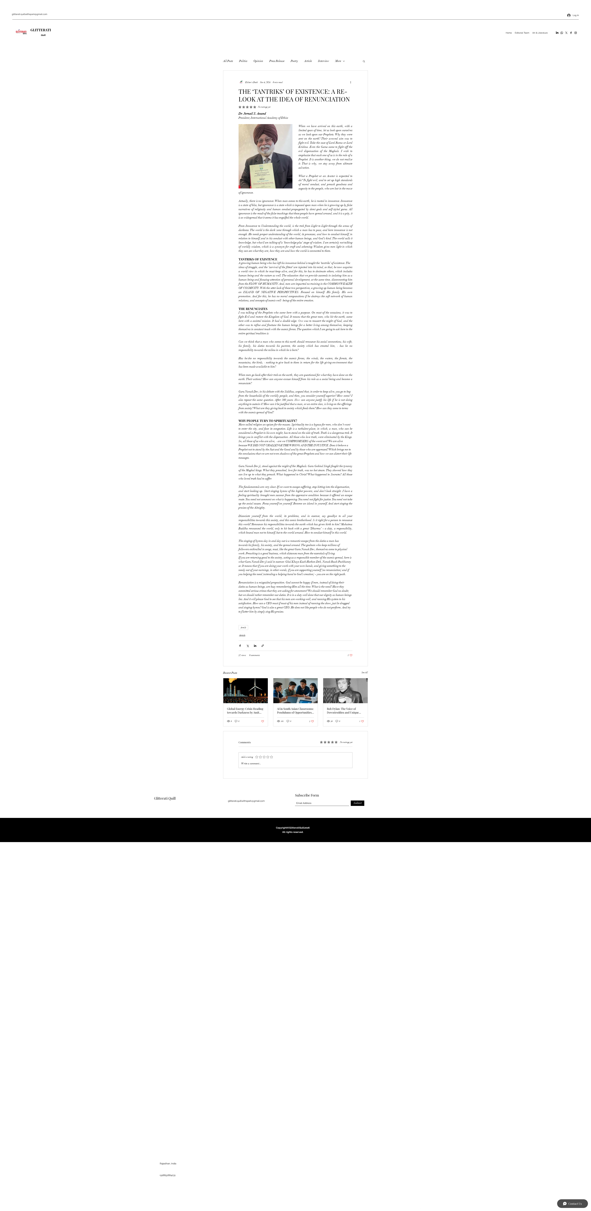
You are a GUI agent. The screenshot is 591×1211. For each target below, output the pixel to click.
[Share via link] (262, 645)
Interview (323, 61)
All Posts (228, 61)
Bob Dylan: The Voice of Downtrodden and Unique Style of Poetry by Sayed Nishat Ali (343, 710)
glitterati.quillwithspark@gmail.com (29, 14)
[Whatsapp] (561, 32)
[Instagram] (575, 32)
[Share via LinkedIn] (255, 645)
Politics (243, 61)
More (338, 61)
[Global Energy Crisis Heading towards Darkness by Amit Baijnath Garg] (245, 690)
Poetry (294, 61)
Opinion (258, 61)
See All (365, 672)
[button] (363, 61)
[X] (566, 32)
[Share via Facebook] (240, 645)
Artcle (243, 627)
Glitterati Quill (165, 798)
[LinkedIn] (557, 32)
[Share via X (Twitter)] (247, 645)
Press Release (277, 61)
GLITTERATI (40, 30)
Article (308, 61)
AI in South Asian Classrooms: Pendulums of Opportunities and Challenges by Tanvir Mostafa (295, 710)
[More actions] (350, 82)
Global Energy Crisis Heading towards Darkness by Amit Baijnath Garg (245, 710)
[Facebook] (571, 32)
